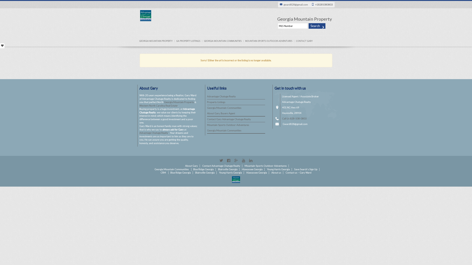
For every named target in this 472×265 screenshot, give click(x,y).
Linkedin (251, 160)
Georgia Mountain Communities (223, 41)
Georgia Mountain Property (156, 41)
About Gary (191, 165)
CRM (163, 172)
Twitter (221, 160)
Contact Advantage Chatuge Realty (221, 165)
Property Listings (216, 102)
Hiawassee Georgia (252, 169)
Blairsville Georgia (227, 169)
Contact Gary (304, 41)
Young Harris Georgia (278, 169)
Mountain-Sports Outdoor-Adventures (268, 41)
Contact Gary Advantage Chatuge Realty (229, 119)
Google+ (236, 160)
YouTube (243, 160)
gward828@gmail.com (296, 4)
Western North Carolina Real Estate (158, 105)
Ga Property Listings (188, 41)
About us (276, 172)
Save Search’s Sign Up (305, 169)
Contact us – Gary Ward (298, 172)
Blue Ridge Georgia (203, 169)
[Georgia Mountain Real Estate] (236, 179)
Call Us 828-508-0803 (294, 118)
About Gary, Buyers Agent (221, 113)
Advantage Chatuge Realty (154, 132)
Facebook (228, 160)
